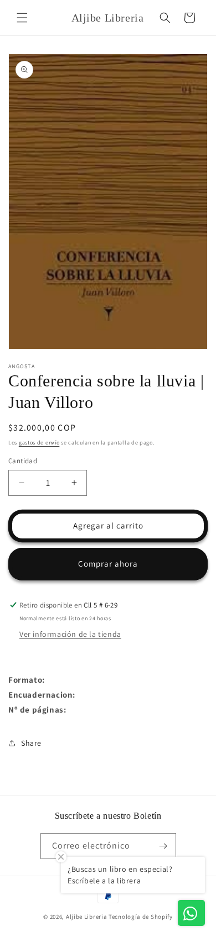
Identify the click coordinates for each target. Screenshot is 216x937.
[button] (22, 18)
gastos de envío (39, 442)
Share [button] (31, 743)
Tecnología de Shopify (141, 916)
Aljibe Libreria (86, 916)
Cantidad (22, 460)
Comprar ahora (108, 563)
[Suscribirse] (163, 846)
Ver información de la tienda (70, 634)
